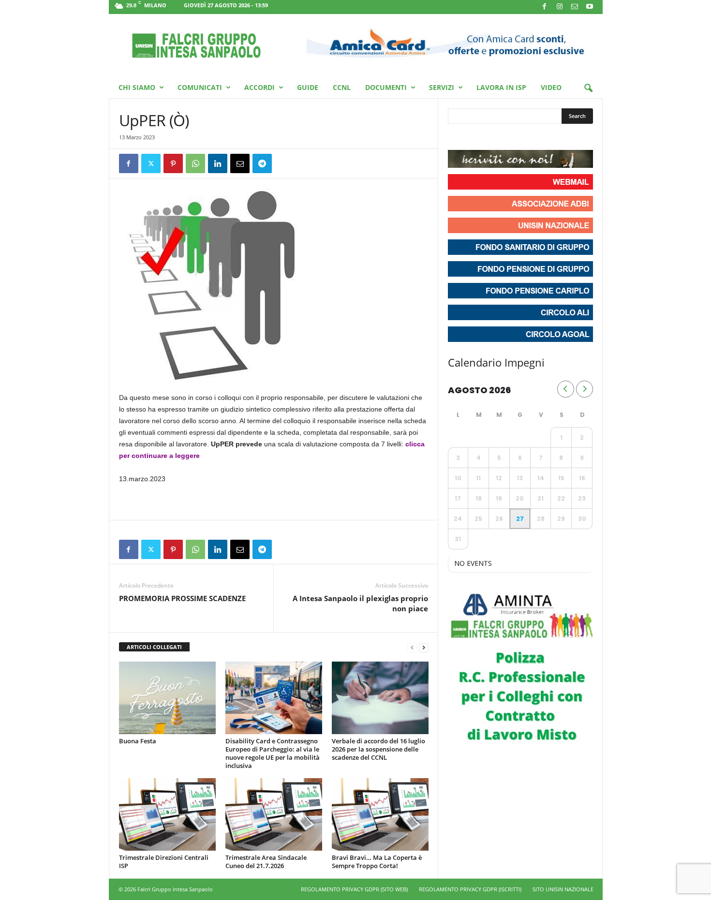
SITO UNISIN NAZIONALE (563, 889)
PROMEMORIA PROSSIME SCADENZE (182, 598)
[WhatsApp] (195, 163)
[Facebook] (544, 7)
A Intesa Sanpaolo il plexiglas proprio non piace (360, 603)
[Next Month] (584, 389)
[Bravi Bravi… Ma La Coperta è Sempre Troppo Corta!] (380, 814)
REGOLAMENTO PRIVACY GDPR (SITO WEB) (354, 889)
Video (551, 87)
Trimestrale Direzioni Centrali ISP (163, 861)
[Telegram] (262, 163)
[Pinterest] (173, 163)
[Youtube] (589, 7)
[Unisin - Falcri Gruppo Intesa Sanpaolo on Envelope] (526, 137)
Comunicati (200, 87)
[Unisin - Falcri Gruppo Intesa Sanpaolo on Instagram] (474, 137)
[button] (588, 88)
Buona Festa (137, 741)
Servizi (441, 87)
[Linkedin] (217, 163)
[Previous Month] (565, 389)
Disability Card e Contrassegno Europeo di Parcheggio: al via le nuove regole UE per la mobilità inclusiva (272, 753)
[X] (151, 163)
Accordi (259, 87)
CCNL (342, 87)
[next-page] (424, 647)
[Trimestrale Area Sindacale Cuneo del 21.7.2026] (273, 814)
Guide (307, 87)
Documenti (386, 87)
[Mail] (574, 7)
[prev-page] (412, 647)
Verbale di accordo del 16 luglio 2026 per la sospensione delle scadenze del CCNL (378, 749)
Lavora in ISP (501, 87)
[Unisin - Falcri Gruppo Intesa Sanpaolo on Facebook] (456, 137)
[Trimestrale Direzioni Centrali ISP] (167, 814)
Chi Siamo (136, 87)
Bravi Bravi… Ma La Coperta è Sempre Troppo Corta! (377, 861)
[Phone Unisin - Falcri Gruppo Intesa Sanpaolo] (509, 137)
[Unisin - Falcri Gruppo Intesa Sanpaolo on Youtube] (491, 137)
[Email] (240, 163)
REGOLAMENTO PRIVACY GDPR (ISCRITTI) (470, 889)
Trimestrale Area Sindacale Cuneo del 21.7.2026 (266, 861)
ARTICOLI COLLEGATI (154, 646)
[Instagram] (559, 7)
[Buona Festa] (167, 698)
